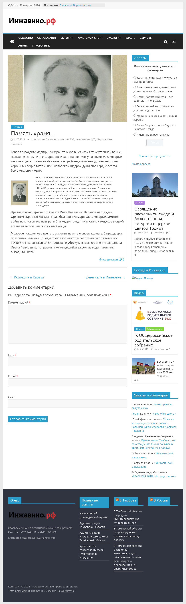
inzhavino (36, 139)
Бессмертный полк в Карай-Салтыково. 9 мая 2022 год (166, 367)
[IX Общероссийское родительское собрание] (155, 301)
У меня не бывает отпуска (153, 134)
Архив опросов (141, 164)
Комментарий (19, 302)
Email (13, 376)
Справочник (41, 45)
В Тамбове (128, 500)
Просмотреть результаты (155, 156)
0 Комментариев (54, 139)
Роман (136, 413)
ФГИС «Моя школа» (164, 413)
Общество (25, 37)
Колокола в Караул (27, 277)
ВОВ (72, 139)
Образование (46, 37)
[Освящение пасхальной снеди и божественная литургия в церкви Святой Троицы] (155, 175)
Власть (130, 37)
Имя (12, 355)
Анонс (23, 45)
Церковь (146, 37)
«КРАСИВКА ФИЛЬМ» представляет (154, 476)
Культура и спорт (90, 37)
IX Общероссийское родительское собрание (153, 340)
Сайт (11, 397)
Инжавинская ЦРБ (85, 139)
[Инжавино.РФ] (32, 508)
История (67, 37)
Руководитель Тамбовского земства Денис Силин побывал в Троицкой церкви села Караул (153, 444)
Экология (114, 37)
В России (161, 500)
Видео (139, 328)
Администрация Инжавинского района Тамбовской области (94, 536)
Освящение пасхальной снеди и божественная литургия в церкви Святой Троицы (154, 218)
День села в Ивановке (105, 277)
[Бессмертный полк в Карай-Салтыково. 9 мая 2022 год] (143, 360)
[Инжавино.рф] (12, 42)
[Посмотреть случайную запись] (174, 42)
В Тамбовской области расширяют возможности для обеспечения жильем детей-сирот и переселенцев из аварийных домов (128, 557)
